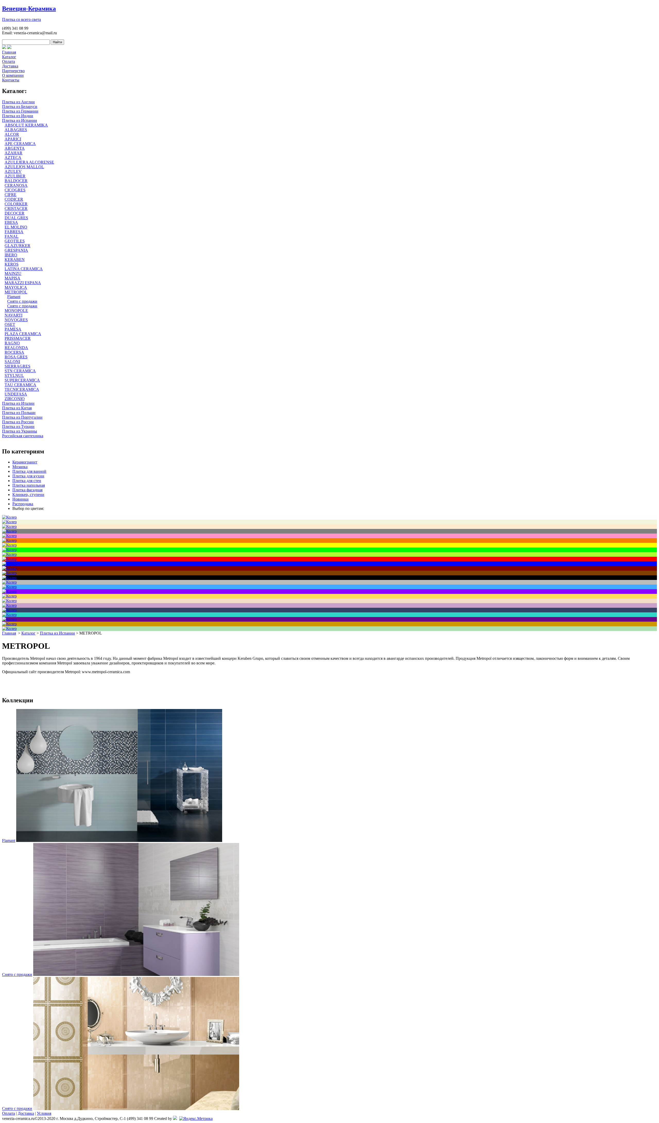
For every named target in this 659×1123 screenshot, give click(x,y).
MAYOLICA (16, 287)
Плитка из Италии (18, 403)
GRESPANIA (16, 250)
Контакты (10, 80)
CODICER (14, 199)
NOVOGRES (16, 320)
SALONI (12, 361)
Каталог (9, 57)
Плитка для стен (26, 480)
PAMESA (13, 329)
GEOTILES (15, 241)
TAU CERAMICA (20, 385)
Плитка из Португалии (22, 417)
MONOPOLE (16, 310)
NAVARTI (13, 315)
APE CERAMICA (20, 143)
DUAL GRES (16, 218)
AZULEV (13, 171)
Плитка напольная (28, 485)
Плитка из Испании (19, 120)
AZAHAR (13, 153)
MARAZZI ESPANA (23, 283)
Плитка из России (18, 422)
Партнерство (13, 71)
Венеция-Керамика (29, 8)
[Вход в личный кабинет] (9, 47)
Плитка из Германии (20, 111)
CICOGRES (15, 190)
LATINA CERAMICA (24, 269)
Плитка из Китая (17, 408)
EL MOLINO (16, 227)
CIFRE (10, 194)
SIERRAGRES (17, 366)
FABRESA (14, 232)
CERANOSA (16, 185)
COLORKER (16, 204)
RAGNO (12, 343)
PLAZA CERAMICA (23, 334)
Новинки (20, 499)
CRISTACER (16, 208)
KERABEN (15, 259)
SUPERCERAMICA (22, 380)
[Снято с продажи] (136, 974)
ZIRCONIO (15, 398)
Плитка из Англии (18, 102)
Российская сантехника (22, 436)
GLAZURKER (17, 245)
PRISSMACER (18, 338)
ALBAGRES (16, 130)
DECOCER (14, 213)
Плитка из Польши (19, 412)
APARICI (13, 139)
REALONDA (16, 347)
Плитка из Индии (17, 116)
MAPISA (12, 278)
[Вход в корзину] (4, 47)
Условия (44, 1113)
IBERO (11, 255)
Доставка (10, 66)
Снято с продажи (22, 301)
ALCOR (12, 134)
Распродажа (22, 504)
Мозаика (20, 467)
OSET (10, 324)
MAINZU (13, 273)
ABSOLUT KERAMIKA (26, 125)
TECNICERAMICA (22, 389)
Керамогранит (24, 462)
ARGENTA (15, 148)
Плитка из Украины (19, 431)
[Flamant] (119, 840)
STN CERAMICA (20, 371)
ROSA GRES (16, 357)
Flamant (13, 296)
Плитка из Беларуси (19, 106)
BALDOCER (16, 181)
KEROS (12, 264)
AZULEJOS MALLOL (24, 167)
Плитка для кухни (28, 476)
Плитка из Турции (18, 426)
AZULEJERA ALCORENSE (29, 162)
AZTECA (13, 157)
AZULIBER (15, 176)
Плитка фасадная (27, 490)
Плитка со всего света (21, 19)
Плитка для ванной (29, 471)
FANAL (12, 236)
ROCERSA (14, 352)
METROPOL (16, 292)
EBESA (11, 222)
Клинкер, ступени (28, 494)
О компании (13, 75)
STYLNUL (14, 375)
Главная (9, 52)
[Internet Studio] (175, 1118)
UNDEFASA (16, 394)
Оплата (8, 61)
